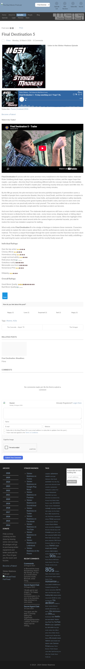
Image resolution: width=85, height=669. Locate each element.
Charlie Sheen (54, 654)
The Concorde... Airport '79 (15, 327)
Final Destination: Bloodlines (13, 358)
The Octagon (74, 327)
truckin (47, 630)
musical (58, 576)
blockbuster (48, 616)
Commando (29, 564)
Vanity (46, 562)
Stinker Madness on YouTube (31, 526)
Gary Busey (51, 516)
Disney (47, 638)
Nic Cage (58, 553)
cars (51, 643)
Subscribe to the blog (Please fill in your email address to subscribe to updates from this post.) (36, 430)
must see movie (51, 548)
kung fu (51, 635)
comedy (47, 508)
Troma (50, 579)
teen (56, 532)
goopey (52, 646)
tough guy (47, 656)
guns (53, 614)
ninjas (57, 545)
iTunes (13, 109)
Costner (58, 574)
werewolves (53, 590)
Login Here (77, 403)
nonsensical (56, 505)
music (50, 503)
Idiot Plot (58, 590)
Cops (49, 537)
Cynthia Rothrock (53, 606)
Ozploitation (54, 508)
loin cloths (58, 598)
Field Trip (51, 622)
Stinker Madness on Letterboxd (31, 542)
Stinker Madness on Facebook (31, 518)
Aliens (46, 592)
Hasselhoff (54, 513)
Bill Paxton (56, 559)
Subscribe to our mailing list (74, 471)
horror (9, 321)
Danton (47, 503)
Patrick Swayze (54, 648)
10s (15, 321)
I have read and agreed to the (22, 432)
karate (52, 624)
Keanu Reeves (49, 559)
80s (49, 570)
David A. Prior (52, 562)
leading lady (49, 595)
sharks (54, 576)
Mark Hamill (54, 479)
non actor (51, 627)
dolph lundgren (54, 551)
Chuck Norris (52, 574)
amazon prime (57, 595)
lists (55, 540)
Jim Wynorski (48, 600)
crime (46, 576)
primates (47, 551)
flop (58, 513)
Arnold (53, 598)
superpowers (53, 487)
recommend (54, 497)
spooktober (48, 481)
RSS (26, 109)
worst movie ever (55, 640)
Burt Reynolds (52, 592)
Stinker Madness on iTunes (31, 476)
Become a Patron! (9, 114)
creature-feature (49, 521)
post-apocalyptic (49, 619)
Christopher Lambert (50, 489)
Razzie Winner (54, 524)
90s (53, 556)
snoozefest (51, 527)
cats (46, 516)
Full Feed (6, 579)
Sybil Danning (55, 651)
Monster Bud (57, 635)
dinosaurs (54, 537)
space (52, 532)
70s (53, 600)
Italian (57, 500)
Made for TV (54, 543)
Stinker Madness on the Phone (33, 550)
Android (20, 109)
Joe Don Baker (55, 511)
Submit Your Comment (13, 457)
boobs (48, 532)
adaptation (57, 527)
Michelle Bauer (54, 529)
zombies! (58, 557)
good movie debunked (51, 484)
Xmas (51, 519)
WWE (53, 616)
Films (8, 40)
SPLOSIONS (56, 503)
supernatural (57, 519)
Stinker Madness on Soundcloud (31, 502)
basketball (50, 535)
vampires (47, 473)
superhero (57, 625)
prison (46, 632)
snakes (47, 553)
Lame (55, 535)
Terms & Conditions (31, 432)
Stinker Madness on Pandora (31, 494)
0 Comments (38, 40)
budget (49, 511)
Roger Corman (49, 505)
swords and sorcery (50, 608)
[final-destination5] (24, 66)
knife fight (52, 476)
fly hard (50, 576)
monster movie (53, 565)
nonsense (51, 581)
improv (47, 643)
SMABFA (47, 476)
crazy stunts (48, 598)
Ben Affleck (56, 630)
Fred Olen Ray (55, 481)
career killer (48, 651)
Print (21, 28)
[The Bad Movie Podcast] (11, 5)
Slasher (47, 557)
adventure (54, 473)
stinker (50, 630)
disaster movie (56, 638)
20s (50, 638)
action (49, 603)
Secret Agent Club (31, 585)
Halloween (48, 479)
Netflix (57, 617)
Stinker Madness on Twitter (31, 510)
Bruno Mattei (52, 632)
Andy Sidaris (52, 500)
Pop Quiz (56, 627)
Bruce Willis (48, 513)
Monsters (47, 529)
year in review (52, 584)
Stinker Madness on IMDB (31, 534)
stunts (46, 527)
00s (50, 613)
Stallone (47, 641)
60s (46, 627)
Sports (47, 579)
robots (58, 592)
